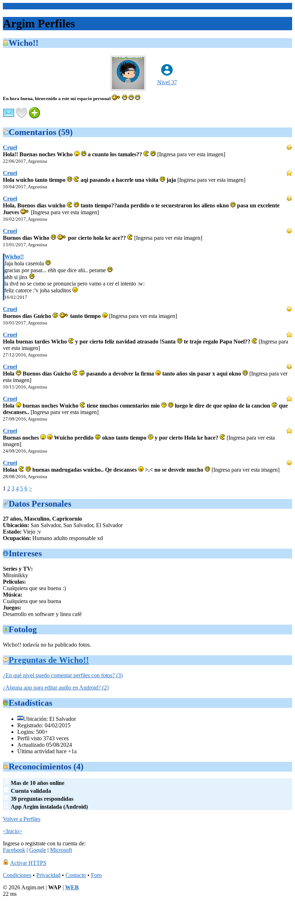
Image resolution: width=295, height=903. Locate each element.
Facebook (14, 850)
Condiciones (17, 875)
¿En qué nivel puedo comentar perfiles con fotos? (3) (63, 675)
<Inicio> (12, 6)
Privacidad (48, 875)
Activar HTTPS (28, 863)
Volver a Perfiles (21, 819)
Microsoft (61, 850)
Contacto (75, 875)
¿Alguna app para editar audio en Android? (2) (56, 687)
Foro (96, 875)
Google (37, 850)
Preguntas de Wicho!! (49, 660)
